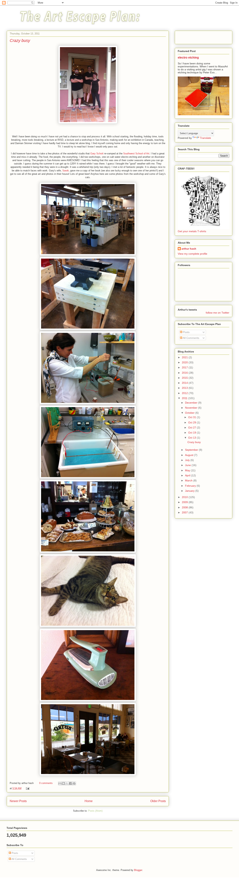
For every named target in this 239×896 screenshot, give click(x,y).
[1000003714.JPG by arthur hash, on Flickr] (87, 774)
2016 (185, 372)
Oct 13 (192, 437)
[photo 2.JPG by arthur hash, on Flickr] (87, 403)
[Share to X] (67, 783)
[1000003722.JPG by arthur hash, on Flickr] (87, 700)
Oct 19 (192, 432)
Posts (186, 332)
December (191, 402)
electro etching (188, 57)
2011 (185, 398)
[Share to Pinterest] (74, 783)
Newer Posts (18, 801)
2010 (185, 497)
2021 (185, 357)
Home (89, 801)
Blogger (138, 870)
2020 (185, 362)
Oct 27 (192, 427)
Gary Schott (96, 153)
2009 (185, 502)
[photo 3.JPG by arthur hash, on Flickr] (87, 255)
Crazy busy (20, 40)
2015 (185, 377)
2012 (185, 393)
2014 (185, 382)
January (190, 490)
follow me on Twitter (217, 312)
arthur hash (188, 248)
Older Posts (158, 801)
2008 (185, 507)
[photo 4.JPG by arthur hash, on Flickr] (87, 329)
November (191, 407)
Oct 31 (192, 417)
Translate (205, 137)
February (191, 485)
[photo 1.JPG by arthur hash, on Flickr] (87, 478)
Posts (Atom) (95, 810)
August (189, 455)
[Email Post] (27, 788)
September (192, 449)
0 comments (46, 783)
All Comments (190, 337)
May (188, 470)
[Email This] (60, 783)
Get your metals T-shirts (192, 231)
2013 (185, 387)
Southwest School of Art (136, 153)
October (190, 412)
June (188, 465)
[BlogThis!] (63, 783)
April (188, 475)
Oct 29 (192, 422)
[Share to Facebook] (70, 783)
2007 (185, 512)
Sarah (65, 170)
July (187, 460)
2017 (185, 367)
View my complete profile (192, 253)
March (189, 480)
